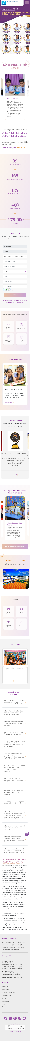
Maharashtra (13, 947)
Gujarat (9, 945)
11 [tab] (13, 470)
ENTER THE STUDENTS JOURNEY (15, 546)
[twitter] (10, 1018)
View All (14, 475)
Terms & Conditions (15, 1031)
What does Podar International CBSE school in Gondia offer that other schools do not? (14, 702)
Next (26, 384)
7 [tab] (6, 470)
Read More (8, 402)
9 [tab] (10, 470)
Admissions (5, 1001)
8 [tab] (8, 470)
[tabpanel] (15, 29)
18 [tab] (26, 470)
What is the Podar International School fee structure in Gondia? (14, 827)
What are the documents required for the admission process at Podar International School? (14, 839)
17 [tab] (24, 470)
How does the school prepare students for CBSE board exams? (14, 803)
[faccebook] (5, 1018)
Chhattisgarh (22, 942)
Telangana (6, 950)
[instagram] (19, 1018)
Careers (4, 998)
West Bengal (15, 950)
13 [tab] (17, 470)
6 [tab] (4, 470)
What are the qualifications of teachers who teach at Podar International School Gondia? (14, 850)
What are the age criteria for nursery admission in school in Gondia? (14, 723)
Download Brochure (8, 992)
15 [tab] (20, 470)
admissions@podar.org (10, 973)
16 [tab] (22, 470)
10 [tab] (11, 470)
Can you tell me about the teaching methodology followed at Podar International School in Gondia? (14, 756)
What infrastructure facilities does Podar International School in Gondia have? (13, 712)
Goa (4, 945)
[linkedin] (15, 1018)
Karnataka (16, 945)
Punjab (20, 947)
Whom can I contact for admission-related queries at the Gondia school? (14, 780)
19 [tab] (28, 470)
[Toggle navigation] (27, 2)
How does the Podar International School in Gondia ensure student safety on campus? (14, 791)
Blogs (4, 1007)
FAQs (3, 1004)
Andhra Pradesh (7, 942)
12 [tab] (15, 470)
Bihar (15, 942)
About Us (5, 987)
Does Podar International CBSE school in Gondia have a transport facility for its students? (14, 768)
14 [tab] (19, 470)
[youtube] (24, 1018)
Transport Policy (7, 995)
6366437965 (17, 974)
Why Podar (5, 989)
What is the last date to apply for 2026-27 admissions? (14, 733)
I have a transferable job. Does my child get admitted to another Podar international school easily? (14, 743)
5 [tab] (2, 470)
